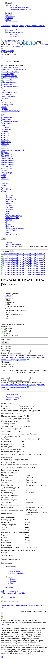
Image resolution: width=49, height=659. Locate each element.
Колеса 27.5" (6, 142)
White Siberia (6, 189)
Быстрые (4, 148)
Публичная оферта (17, 573)
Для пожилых (6, 84)
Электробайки (6, 123)
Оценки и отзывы (13, 397)
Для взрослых (6, 117)
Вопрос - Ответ (12, 399)
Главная (8, 242)
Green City (5, 179)
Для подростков (7, 105)
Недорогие (5, 113)
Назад (8, 3)
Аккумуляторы (11, 5)
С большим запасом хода (10, 111)
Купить (6, 342)
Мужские (13, 80)
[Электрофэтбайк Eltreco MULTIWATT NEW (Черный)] (23, 254)
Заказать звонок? (7, 53)
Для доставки (6, 102)
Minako (3, 185)
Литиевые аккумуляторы (19, 7)
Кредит (13, 583)
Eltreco (3, 175)
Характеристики (11, 394)
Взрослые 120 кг (22, 70)
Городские (15, 72)
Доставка (9, 18)
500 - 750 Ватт (6, 156)
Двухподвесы (6, 129)
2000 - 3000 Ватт (7, 164)
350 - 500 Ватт (6, 154)
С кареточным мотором (10, 121)
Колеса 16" (5, 133)
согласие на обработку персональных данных (18, 357)
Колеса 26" (5, 140)
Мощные (13, 76)
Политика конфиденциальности (13, 605)
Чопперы (4, 146)
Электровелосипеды (13, 244)
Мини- (3, 100)
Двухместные (6, 119)
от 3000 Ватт (6, 166)
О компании (10, 16)
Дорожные (5, 127)
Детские (4, 88)
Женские (13, 82)
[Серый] (7, 331)
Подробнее (5, 624)
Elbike (3, 177)
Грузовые (4, 131)
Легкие (3, 107)
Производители (11, 22)
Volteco (3, 187)
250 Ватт (4, 152)
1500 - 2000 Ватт (7, 162)
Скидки (4, 171)
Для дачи (4, 98)
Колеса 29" (5, 144)
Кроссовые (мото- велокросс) (12, 150)
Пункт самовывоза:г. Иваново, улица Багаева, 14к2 (13, 592)
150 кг (3, 115)
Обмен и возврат (16, 571)
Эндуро (4, 125)
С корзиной (5, 90)
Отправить (5, 362)
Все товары (9, 195)
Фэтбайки (14, 78)
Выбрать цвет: (6, 326)
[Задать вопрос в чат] (24, 618)
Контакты (41, 26)
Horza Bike (5, 183)
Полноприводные (8, 96)
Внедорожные (6, 94)
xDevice (4, 191)
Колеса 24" (5, 138)
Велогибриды (6, 168)
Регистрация (15, 36)
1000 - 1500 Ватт (7, 160)
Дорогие (4, 109)
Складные (14, 67)
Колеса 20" (5, 135)
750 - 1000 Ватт (7, 158)
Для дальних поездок (9, 92)
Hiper (3, 181)
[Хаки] (7, 333)
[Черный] (8, 329)
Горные (11, 74)
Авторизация (15, 34)
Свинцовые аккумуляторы (20, 9)
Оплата (8, 20)
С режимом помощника (10, 86)
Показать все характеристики (12, 324)
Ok (2, 657)
